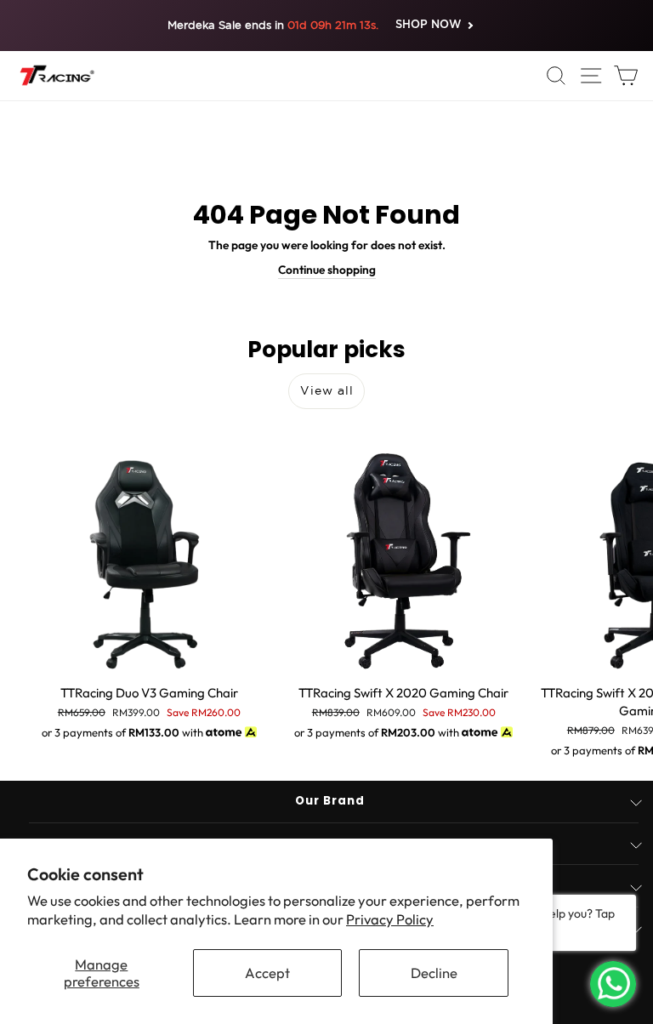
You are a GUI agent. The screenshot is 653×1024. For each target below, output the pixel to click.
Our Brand (330, 801)
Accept (267, 972)
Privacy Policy (390, 919)
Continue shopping (327, 269)
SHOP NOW (428, 25)
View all (327, 390)
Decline (434, 972)
